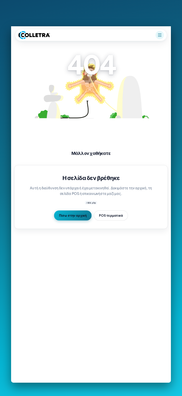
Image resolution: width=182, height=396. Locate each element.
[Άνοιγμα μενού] (160, 35)
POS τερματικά (111, 215)
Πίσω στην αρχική (73, 215)
